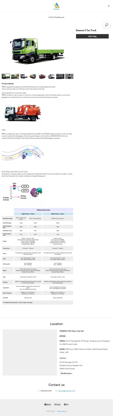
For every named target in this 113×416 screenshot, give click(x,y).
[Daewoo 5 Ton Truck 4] (42, 76)
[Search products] (107, 25)
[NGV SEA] (56, 6)
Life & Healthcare (56, 17)
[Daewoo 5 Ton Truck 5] (51, 76)
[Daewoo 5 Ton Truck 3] (33, 76)
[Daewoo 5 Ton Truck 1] (15, 76)
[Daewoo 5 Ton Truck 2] (24, 76)
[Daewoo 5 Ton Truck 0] (6, 76)
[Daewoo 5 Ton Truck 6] (60, 76)
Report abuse (62, 411)
